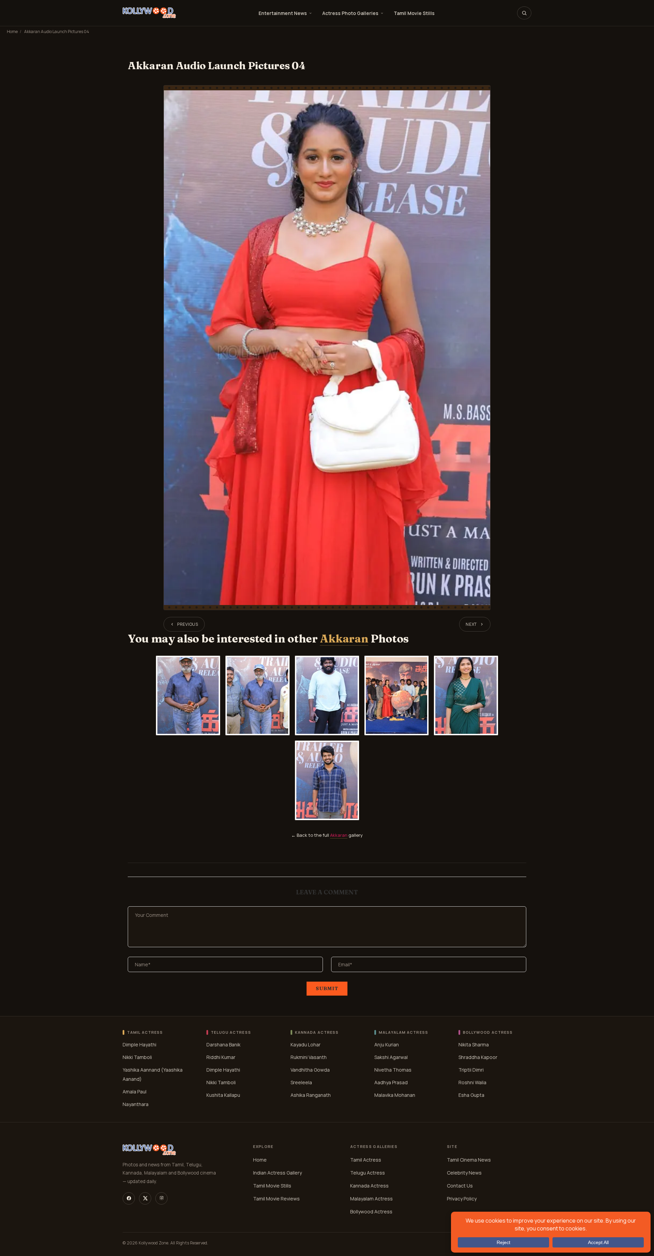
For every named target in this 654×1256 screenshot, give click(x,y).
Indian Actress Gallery (277, 1172)
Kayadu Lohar (306, 1044)
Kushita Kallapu (223, 1095)
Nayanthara (136, 1104)
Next (471, 624)
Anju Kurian (386, 1044)
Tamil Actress (365, 1159)
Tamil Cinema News (469, 1159)
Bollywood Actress (371, 1211)
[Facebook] (129, 1198)
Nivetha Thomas (392, 1069)
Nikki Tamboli (137, 1057)
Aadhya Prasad (391, 1082)
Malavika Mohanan (394, 1095)
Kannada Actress (369, 1185)
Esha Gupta (471, 1095)
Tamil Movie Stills (414, 13)
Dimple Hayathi (139, 1044)
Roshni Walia (472, 1082)
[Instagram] (161, 1198)
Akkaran (344, 638)
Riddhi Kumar (220, 1057)
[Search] (524, 12)
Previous (187, 624)
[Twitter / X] (145, 1198)
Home (12, 31)
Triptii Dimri (471, 1069)
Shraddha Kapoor (477, 1057)
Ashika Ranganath (311, 1095)
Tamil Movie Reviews (276, 1198)
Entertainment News (283, 13)
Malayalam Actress (371, 1198)
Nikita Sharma (473, 1044)
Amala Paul (134, 1091)
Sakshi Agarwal (391, 1057)
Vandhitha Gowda (310, 1069)
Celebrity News (464, 1172)
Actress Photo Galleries (350, 13)
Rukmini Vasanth (309, 1057)
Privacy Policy (462, 1198)
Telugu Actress (367, 1172)
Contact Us (460, 1185)
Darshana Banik (223, 1044)
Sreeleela (301, 1082)
